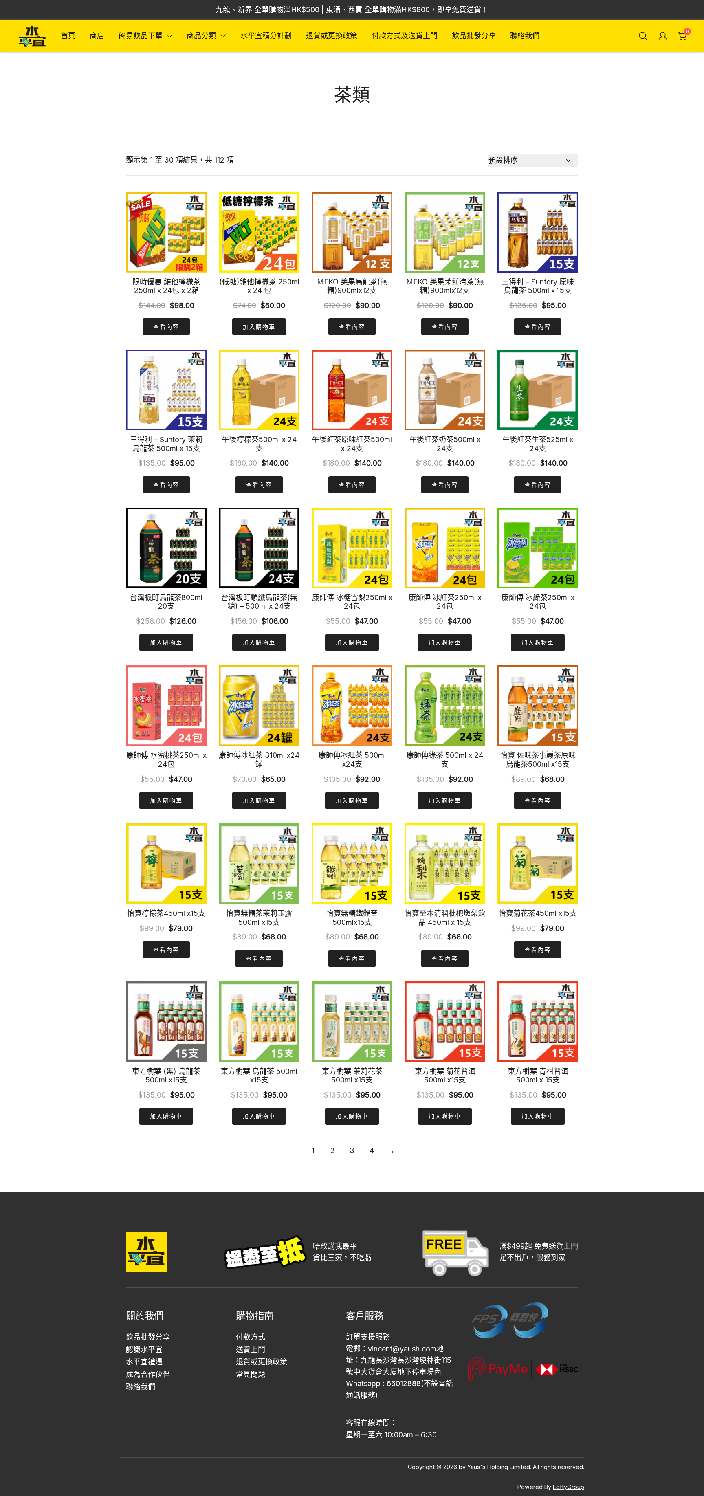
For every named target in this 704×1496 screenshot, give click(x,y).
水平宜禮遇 (144, 1361)
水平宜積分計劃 (266, 35)
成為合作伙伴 (148, 1374)
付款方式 (250, 1337)
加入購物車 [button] (259, 326)
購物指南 (254, 1316)
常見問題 (250, 1374)
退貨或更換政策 (331, 35)
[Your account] (663, 36)
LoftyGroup (568, 1486)
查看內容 (166, 326)
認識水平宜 (144, 1349)
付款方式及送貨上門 (405, 35)
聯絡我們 (524, 35)
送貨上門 (250, 1349)
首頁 (68, 35)
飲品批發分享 (474, 35)
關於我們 (144, 1316)
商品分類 (201, 35)
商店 (97, 35)
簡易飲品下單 (141, 35)
